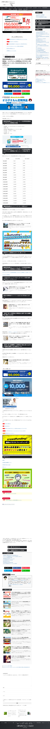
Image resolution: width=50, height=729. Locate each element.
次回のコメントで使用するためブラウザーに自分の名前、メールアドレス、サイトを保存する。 (17, 700)
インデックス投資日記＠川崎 (7, 557)
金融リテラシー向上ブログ (40, 15)
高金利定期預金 (44, 7)
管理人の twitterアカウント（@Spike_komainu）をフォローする (16, 428)
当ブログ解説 (15, 9)
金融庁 (3, 460)
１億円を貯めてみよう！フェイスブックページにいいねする (15, 430)
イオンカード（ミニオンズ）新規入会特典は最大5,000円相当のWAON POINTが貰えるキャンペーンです (21, 638)
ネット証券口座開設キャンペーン (40, 80)
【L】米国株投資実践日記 (40, 50)
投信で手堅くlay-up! (6, 561)
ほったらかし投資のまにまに (40, 49)
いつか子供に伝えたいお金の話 (41, 38)
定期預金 (6, 7)
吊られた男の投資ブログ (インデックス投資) (10, 563)
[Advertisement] (10, 514)
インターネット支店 (6, 665)
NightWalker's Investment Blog (8, 562)
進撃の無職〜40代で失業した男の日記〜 (42, 57)
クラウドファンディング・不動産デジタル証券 (24, 7)
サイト (4, 695)
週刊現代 (13, 580)
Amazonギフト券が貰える (14, 41)
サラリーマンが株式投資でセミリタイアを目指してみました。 (12, 556)
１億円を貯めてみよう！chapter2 (25, 726)
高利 (29, 667)
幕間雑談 (10, 9)
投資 (15, 7)
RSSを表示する (6, 426)
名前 (3, 687)
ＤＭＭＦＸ (10, 331)
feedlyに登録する (8, 423)
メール (4, 691)
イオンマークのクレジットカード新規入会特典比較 (15, 46)
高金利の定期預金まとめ (11, 48)
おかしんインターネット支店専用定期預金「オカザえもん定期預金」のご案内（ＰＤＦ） (17, 272)
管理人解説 (20, 9)
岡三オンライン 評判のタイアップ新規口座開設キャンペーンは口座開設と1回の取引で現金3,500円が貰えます (21, 648)
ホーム (2, 7)
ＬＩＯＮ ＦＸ (15, 331)
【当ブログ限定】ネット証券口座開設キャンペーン (14, 500)
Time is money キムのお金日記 (41, 51)
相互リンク (4, 467)
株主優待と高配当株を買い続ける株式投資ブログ (10, 555)
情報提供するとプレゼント (9, 433)
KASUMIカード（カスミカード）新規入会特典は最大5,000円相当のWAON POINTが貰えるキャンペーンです (21, 621)
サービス (39, 7)
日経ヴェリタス (23, 580)
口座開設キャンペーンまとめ (11, 50)
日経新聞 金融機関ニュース (6, 462)
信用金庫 (19, 667)
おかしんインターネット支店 (7, 667)
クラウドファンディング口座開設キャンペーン (42, 82)
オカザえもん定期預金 (6, 274)
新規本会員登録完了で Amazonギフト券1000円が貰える (17, 43)
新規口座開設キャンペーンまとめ (11, 493)
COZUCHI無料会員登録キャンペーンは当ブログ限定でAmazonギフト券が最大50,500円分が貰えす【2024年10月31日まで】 (21, 593)
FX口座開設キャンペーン (39, 81)
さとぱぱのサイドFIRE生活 (40, 14)
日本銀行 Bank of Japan (6, 464)
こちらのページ (45, 58)
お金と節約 (35, 7)
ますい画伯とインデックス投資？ (41, 44)
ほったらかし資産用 (39, 56)
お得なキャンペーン (4, 9)
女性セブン (17, 580)
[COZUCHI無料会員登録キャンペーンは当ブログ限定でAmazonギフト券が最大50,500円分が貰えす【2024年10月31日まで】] (17, 23)
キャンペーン (11, 7)
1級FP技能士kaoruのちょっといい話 (8, 558)
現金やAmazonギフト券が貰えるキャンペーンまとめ (18, 39)
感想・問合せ (25, 9)
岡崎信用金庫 (26, 667)
